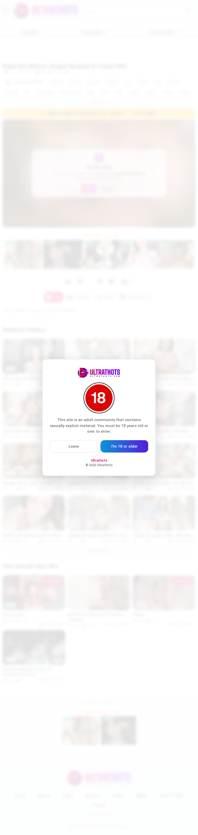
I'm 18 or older (124, 446)
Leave (74, 446)
